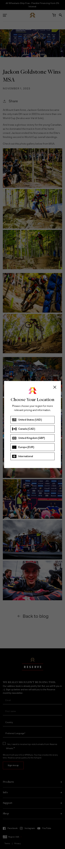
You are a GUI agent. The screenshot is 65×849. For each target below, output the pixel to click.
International (25, 456)
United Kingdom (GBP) (31, 437)
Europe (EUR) (26, 447)
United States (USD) (30, 419)
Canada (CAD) (26, 428)
